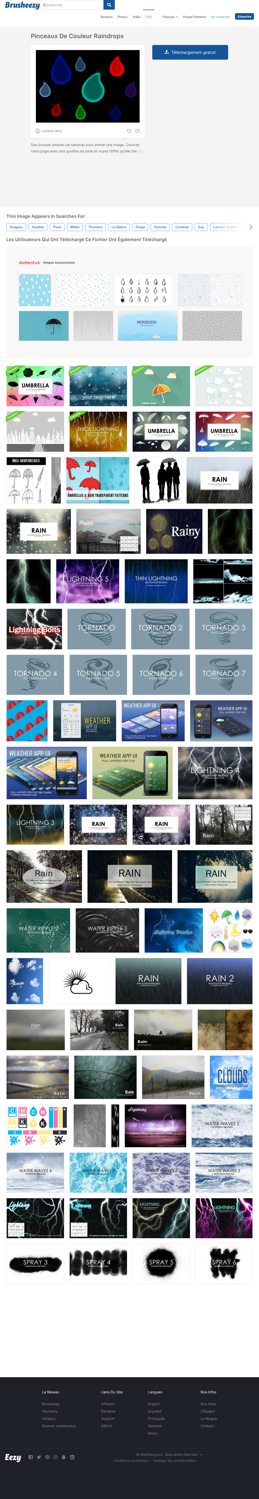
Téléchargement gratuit (193, 52)
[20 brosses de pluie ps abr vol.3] (37, 1077)
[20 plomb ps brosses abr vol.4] (173, 1077)
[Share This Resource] (138, 131)
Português (156, 1418)
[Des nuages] (231, 1077)
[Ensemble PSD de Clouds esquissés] (224, 386)
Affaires (107, 1404)
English (154, 1404)
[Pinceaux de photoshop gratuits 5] (161, 1263)
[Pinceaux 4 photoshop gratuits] (215, 773)
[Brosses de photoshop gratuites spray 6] (224, 1263)
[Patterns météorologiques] (27, 721)
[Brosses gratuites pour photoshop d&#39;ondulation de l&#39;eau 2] (38, 930)
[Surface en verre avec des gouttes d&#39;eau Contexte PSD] (98, 386)
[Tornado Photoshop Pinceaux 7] (224, 675)
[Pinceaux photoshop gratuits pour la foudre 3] (35, 824)
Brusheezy (51, 1404)
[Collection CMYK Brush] (37, 1125)
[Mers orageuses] (223, 581)
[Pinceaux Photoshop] (161, 431)
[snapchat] (63, 1457)
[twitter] (39, 1457)
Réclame (108, 1411)
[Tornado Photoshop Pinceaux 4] (35, 675)
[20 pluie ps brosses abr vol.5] (99, 1029)
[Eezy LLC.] (13, 1457)
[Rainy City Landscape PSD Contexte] (35, 431)
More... (154, 1433)
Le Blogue (209, 1418)
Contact (207, 1426)
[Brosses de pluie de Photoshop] (219, 480)
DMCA (106, 1426)
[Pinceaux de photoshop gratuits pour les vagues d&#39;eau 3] (224, 1172)
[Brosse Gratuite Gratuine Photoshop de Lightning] (156, 581)
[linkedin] (72, 1457)
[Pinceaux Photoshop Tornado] (96, 629)
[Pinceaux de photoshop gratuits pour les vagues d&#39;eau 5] (98, 1172)
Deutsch (155, 1426)
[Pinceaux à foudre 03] (230, 531)
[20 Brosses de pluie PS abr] (44, 876)
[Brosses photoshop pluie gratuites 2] (220, 981)
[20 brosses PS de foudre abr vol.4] (224, 1218)
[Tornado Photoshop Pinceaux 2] (160, 629)
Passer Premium (194, 17)
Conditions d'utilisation (131, 1461)
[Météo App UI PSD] (84, 721)
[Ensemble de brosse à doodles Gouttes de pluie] (26, 480)
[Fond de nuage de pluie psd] (161, 386)
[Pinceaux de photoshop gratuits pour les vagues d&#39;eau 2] (222, 1125)
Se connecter (220, 17)
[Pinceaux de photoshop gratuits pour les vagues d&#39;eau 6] (161, 1172)
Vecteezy (50, 1411)
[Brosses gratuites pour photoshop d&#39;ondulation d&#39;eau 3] (107, 930)
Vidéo (137, 17)
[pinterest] (47, 1457)
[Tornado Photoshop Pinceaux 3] (224, 629)
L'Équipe (207, 1411)
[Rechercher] (109, 5)
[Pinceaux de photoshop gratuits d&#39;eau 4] (35, 1172)
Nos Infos (209, 1404)
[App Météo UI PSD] (153, 721)
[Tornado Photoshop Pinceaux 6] (161, 675)
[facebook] (31, 1457)
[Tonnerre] (173, 930)
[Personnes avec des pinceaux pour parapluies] (158, 480)
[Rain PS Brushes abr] (108, 531)
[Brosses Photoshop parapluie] (35, 386)
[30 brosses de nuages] (115, 1125)
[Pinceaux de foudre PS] (35, 1218)
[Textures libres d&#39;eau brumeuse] (225, 1029)
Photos (122, 17)
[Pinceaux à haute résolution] (24, 981)
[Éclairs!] (34, 629)
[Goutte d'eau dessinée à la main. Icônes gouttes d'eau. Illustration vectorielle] (143, 291)
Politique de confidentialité (174, 1461)
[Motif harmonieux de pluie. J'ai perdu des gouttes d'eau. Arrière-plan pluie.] (82, 291)
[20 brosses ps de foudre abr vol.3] (161, 1218)
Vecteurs (106, 17)
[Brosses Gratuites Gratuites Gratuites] (98, 431)
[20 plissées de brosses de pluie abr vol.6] (163, 1029)
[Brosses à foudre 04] (28, 581)
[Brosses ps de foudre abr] (155, 1125)
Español (154, 1411)
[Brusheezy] (22, 6)
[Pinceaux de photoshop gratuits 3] (35, 1263)
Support (108, 1418)
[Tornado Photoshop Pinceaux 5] (98, 675)
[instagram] (55, 1457)
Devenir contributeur (59, 1426)
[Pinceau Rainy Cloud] (79, 981)
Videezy (49, 1418)
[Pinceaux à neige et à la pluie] (56, 480)
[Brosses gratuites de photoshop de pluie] (148, 981)
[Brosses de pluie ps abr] (224, 824)
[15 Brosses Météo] (230, 930)
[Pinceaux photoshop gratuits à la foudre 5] (87, 581)
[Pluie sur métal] (89, 1125)
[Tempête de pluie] (174, 531)
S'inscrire (244, 16)
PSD (149, 17)
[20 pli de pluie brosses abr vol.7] (35, 1029)
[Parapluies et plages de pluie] (98, 480)
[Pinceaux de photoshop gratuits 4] (98, 1263)
